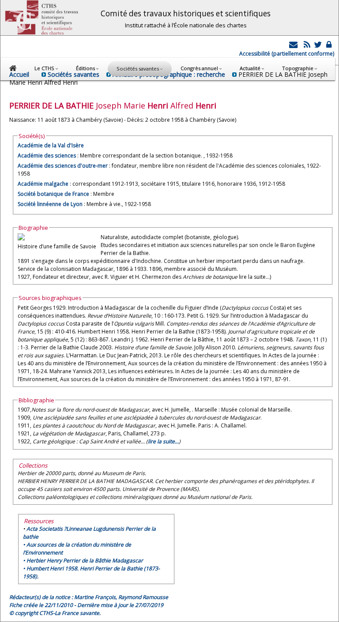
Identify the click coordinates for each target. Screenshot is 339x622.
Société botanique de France (53, 194)
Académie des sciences (47, 155)
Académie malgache (43, 183)
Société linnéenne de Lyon (50, 204)
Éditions (86, 68)
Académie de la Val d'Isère (51, 145)
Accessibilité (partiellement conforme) (286, 53)
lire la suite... (163, 441)
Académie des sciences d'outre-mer (63, 165)
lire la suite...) (255, 277)
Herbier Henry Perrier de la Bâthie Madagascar (84, 560)
